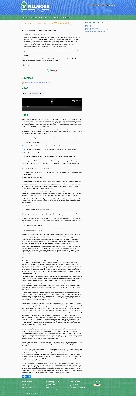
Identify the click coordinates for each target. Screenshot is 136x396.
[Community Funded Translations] (114, 5)
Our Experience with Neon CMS (77, 387)
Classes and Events (50, 384)
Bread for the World (74, 389)
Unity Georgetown (74, 384)
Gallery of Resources (51, 387)
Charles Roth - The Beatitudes (92, 28)
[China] (96, 5)
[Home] (35, 7)
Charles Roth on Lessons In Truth (93, 26)
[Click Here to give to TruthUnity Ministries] (97, 384)
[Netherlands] (105, 5)
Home (25, 17)
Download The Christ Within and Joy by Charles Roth (38, 82)
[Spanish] (112, 5)
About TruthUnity (25, 384)
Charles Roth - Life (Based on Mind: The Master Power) (98, 29)
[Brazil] (100, 5)
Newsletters (24, 386)
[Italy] (103, 5)
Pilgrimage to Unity (74, 386)
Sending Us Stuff (26, 389)
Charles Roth (88, 25)
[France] (109, 5)
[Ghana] (92, 5)
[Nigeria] (98, 5)
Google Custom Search (51, 386)
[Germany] (107, 5)
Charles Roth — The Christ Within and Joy (95, 31)
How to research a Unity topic (53, 389)
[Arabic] (94, 5)
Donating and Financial (27, 387)
